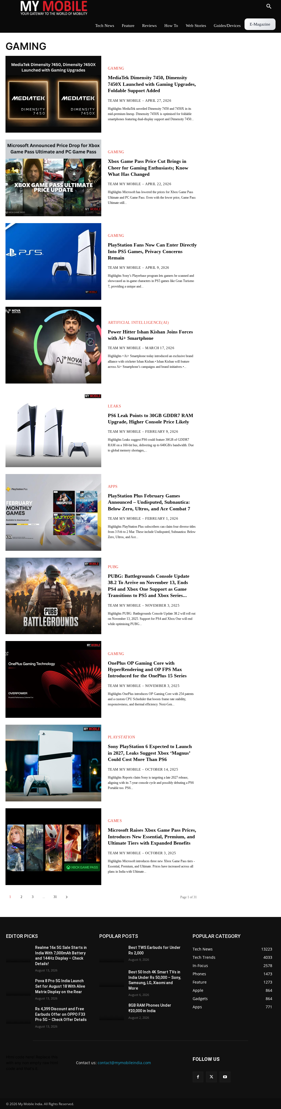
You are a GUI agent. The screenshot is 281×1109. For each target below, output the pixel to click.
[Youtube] (225, 1077)
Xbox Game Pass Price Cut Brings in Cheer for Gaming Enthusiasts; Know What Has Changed (148, 167)
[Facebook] (198, 1077)
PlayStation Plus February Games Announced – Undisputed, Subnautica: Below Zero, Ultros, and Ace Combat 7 (149, 502)
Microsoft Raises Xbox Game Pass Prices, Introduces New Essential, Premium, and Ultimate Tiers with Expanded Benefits (152, 836)
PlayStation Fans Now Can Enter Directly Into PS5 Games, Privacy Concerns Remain (152, 251)
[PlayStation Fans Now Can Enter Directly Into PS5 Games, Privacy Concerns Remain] (53, 261)
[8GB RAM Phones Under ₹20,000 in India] (111, 1011)
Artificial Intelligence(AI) (138, 323)
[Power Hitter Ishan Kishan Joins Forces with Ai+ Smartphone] (53, 345)
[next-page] (66, 897)
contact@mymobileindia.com (124, 1062)
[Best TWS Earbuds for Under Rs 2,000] (111, 953)
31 (55, 897)
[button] (269, 6)
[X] (211, 1077)
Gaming (116, 68)
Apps (113, 487)
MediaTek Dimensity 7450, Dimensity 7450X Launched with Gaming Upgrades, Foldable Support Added (152, 84)
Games (115, 821)
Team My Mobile (124, 100)
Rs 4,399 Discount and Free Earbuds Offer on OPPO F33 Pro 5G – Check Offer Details (61, 1014)
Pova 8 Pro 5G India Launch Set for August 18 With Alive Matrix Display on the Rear (60, 986)
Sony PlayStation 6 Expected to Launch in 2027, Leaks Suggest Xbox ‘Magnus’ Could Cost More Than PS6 (150, 753)
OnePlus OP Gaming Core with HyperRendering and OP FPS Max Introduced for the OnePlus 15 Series (147, 669)
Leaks (114, 406)
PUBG (113, 567)
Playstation (121, 737)
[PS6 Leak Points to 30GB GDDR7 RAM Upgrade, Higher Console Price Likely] (53, 428)
